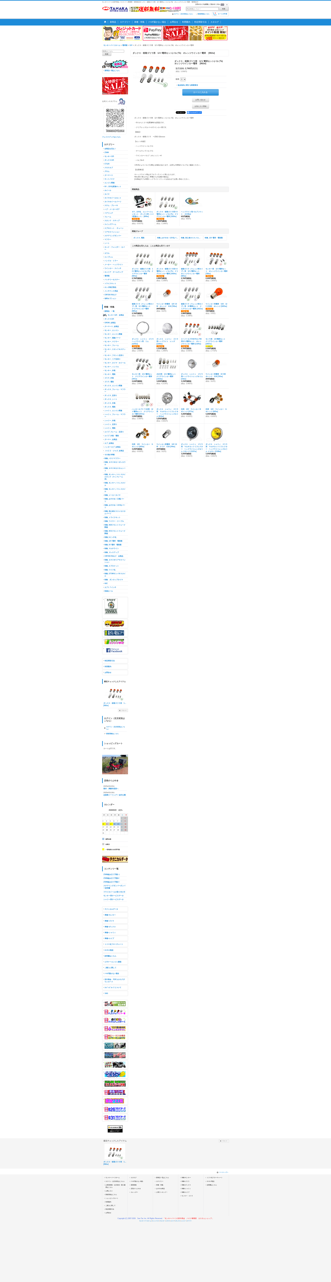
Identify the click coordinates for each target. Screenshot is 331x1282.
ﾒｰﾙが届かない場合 (112, 973)
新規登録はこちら (203, 14)
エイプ (172, 1221)
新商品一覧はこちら (112, 70)
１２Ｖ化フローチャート (114, 944)
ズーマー (189, 1221)
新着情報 (134, 1185)
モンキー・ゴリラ (187, 1196)
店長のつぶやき (136, 1188)
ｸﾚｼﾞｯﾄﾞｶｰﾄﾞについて (113, 988)
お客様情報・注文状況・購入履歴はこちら (115, 1186)
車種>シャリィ (110, 933)
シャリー (183, 1221)
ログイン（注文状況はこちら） (184, 14)
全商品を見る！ (110, 149)
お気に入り (109, 1191)
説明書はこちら (110, 956)
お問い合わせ (200, 100)
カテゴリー (159, 1181)
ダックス (177, 1221)
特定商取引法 (110, 661)
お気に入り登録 (200, 106)
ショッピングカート (112, 1198)
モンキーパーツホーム (113, 1177)
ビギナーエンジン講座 (113, 962)
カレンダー (134, 1192)
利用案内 (108, 666)
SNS (106, 993)
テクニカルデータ (111, 909)
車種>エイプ (109, 938)
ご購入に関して (110, 968)
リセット (124, 710)
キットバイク (155, 1221)
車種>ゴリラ (109, 921)
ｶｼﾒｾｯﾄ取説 (109, 950)
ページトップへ (223, 1172)
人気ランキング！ (162, 1192)
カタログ (134, 1177)
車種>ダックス (110, 927)
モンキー (162, 1221)
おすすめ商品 (160, 1188)
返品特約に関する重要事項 (188, 85)
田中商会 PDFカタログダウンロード (115, 980)
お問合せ (108, 672)
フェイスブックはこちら (111, 137)
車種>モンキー (110, 915)
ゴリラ (168, 1221)
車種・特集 (159, 1185)
